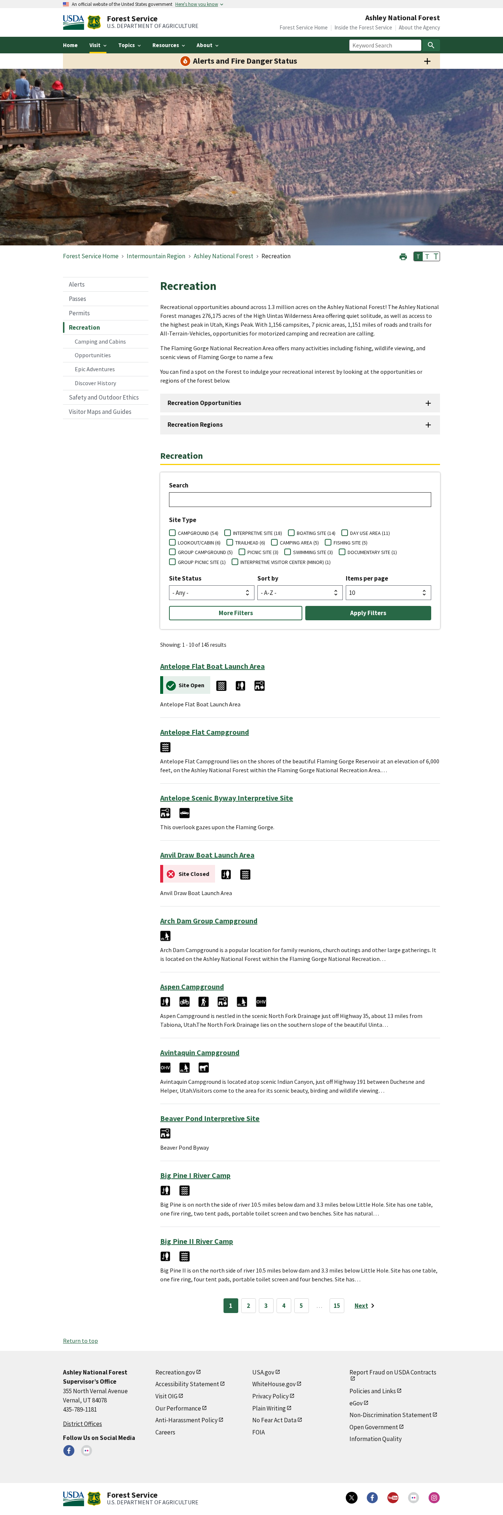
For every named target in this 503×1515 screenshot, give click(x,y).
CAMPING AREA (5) (299, 542)
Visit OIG (166, 1396)
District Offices (82, 1424)
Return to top (80, 1340)
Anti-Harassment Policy (186, 1420)
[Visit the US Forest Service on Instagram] (434, 1498)
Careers (165, 1432)
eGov (356, 1403)
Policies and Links (372, 1391)
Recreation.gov (175, 1372)
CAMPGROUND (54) (198, 533)
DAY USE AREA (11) (370, 533)
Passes (77, 299)
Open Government (373, 1427)
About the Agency (419, 27)
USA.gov (263, 1372)
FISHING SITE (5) (350, 542)
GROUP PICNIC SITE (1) (202, 562)
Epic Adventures (95, 369)
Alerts (77, 284)
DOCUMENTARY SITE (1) (372, 552)
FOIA (258, 1432)
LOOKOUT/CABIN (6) (199, 542)
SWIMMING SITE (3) (313, 552)
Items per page (367, 578)
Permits (79, 313)
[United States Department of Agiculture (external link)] (75, 22)
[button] (403, 256)
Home (70, 45)
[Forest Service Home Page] (94, 22)
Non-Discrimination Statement (390, 1415)
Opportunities (93, 355)
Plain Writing (269, 1408)
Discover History (95, 383)
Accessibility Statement (187, 1384)
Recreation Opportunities (204, 403)
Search (179, 485)
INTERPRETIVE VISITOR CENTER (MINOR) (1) (285, 562)
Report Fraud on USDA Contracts (392, 1372)
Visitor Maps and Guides (100, 412)
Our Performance (178, 1408)
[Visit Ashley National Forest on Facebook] (69, 1451)
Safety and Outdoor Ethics (104, 397)
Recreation (84, 327)
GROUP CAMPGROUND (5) (205, 552)
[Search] (431, 45)
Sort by (267, 578)
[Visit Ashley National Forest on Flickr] (86, 1451)
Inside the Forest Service (363, 27)
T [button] (418, 256)
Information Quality (375, 1439)
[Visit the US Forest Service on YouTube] (393, 1498)
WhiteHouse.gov (274, 1384)
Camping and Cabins (100, 341)
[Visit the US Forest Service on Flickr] (413, 1498)
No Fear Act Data (274, 1420)
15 (337, 1306)
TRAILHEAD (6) (250, 542)
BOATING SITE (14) (316, 533)
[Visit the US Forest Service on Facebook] (372, 1498)
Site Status (185, 578)
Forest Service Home (303, 27)
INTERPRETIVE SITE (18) (257, 533)
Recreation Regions (195, 425)
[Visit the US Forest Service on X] (352, 1498)
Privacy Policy (270, 1396)
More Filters (236, 613)
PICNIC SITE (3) (262, 552)
